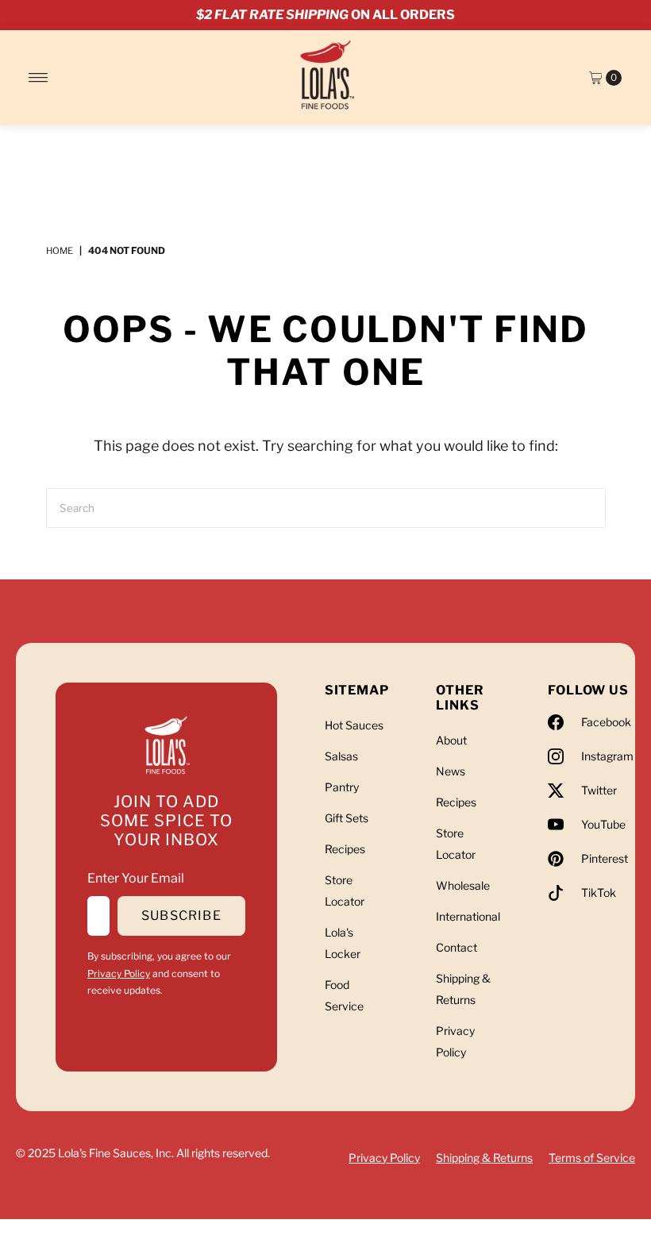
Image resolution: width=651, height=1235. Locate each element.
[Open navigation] (38, 78)
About (451, 740)
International (468, 916)
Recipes (345, 849)
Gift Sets (346, 818)
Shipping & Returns (484, 1157)
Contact (456, 947)
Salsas (341, 756)
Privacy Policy (118, 973)
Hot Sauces (354, 725)
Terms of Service (592, 1157)
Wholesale (463, 885)
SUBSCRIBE (181, 915)
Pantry (342, 787)
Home (59, 250)
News (450, 771)
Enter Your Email (135, 878)
